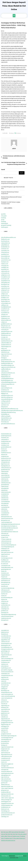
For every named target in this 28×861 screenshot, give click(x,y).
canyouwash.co (5, 439)
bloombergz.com (5, 690)
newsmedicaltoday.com (6, 399)
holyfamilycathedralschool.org (8, 412)
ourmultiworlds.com (6, 636)
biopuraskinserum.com (6, 754)
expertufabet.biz (5, 475)
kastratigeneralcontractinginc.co (9, 526)
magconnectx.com (5, 403)
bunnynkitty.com (5, 741)
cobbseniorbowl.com (6, 541)
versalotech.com (5, 309)
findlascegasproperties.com (8, 361)
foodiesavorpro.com (6, 328)
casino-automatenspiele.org (8, 696)
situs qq (3, 834)
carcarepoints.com (5, 565)
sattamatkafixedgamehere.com (8, 382)
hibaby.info (3, 386)
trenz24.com (4, 704)
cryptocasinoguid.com (6, 522)
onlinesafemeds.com (6, 468)
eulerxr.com (4, 348)
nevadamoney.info (5, 760)
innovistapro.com (5, 299)
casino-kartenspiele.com (7, 694)
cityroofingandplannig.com (7, 547)
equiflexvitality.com (5, 369)
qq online (3, 214)
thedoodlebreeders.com (7, 567)
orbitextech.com (5, 352)
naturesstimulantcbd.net (7, 616)
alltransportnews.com (6, 516)
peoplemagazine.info (6, 436)
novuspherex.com (5, 277)
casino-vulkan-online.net (7, 788)
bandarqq (3, 218)
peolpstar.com (4, 657)
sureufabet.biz (4, 500)
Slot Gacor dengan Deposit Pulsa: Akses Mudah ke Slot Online (14, 6)
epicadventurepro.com (6, 331)
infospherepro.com (5, 326)
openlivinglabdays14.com (7, 530)
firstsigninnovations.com (7, 649)
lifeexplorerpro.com (6, 335)
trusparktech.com (5, 281)
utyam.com (3, 595)
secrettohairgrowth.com (7, 737)
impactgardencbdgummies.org (8, 614)
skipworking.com (5, 705)
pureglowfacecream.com (7, 722)
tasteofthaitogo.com (6, 739)
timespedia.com (5, 711)
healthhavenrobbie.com (7, 363)
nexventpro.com (5, 286)
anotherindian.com (5, 605)
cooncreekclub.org (5, 638)
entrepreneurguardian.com (7, 384)
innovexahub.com (5, 256)
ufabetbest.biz (4, 498)
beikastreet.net (5, 632)
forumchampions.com (6, 643)
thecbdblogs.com (5, 811)
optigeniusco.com (5, 275)
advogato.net (4, 687)
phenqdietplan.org (5, 582)
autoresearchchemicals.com (8, 813)
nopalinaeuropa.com (6, 618)
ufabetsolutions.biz (6, 492)
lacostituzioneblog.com (6, 597)
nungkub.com (4, 603)
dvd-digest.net (4, 766)
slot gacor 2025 (7, 832)
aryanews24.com (5, 535)
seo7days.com (4, 732)
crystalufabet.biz (5, 507)
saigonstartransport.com (7, 747)
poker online (4, 836)
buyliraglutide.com (5, 466)
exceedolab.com (5, 312)
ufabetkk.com (4, 717)
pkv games (18, 133)
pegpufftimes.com (5, 640)
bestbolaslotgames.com (7, 380)
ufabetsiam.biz (4, 479)
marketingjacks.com (6, 801)
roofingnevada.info (5, 401)
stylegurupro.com (5, 318)
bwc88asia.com (4, 560)
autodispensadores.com (7, 395)
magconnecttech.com (6, 354)
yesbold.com (4, 451)
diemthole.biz (4, 715)
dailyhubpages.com (5, 375)
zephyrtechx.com (5, 288)
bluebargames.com (5, 645)
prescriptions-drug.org (6, 670)
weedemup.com (5, 390)
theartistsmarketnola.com (7, 768)
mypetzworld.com (5, 554)
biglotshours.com (5, 464)
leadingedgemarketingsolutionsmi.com (10, 524)
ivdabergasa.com (5, 548)
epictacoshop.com (5, 753)
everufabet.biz (4, 511)
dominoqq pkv (4, 223)
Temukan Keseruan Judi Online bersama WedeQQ (14, 157)
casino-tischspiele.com (6, 698)
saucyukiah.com (5, 630)
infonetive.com (4, 751)
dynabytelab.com (5, 247)
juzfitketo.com (4, 611)
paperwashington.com (6, 388)
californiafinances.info (6, 756)
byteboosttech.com (6, 458)
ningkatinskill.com (5, 575)
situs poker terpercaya (19, 838)
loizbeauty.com (4, 707)
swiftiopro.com (4, 305)
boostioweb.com (5, 241)
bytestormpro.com (5, 339)
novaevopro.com (5, 279)
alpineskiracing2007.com (7, 786)
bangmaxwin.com (5, 749)
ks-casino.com (4, 564)
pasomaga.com (4, 612)
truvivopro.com (4, 262)
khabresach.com (5, 809)
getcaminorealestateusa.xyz (8, 424)
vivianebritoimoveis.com (7, 675)
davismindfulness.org (6, 418)
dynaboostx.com (5, 296)
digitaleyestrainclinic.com (7, 794)
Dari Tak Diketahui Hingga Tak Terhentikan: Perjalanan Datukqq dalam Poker (13, 163)
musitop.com (4, 594)
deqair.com (3, 571)
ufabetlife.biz (4, 490)
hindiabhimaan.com (5, 807)
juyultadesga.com (5, 550)
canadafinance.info (5, 758)
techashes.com (5, 437)
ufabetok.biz (4, 509)
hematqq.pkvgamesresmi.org (8, 840)
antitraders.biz (4, 533)
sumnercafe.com (5, 584)
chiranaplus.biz (4, 769)
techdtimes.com (5, 443)
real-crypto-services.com (7, 552)
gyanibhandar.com (5, 469)
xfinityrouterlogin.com (6, 800)
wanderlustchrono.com (6, 341)
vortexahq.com (4, 265)
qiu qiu (2, 220)
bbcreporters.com (5, 520)
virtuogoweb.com (5, 462)
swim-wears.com (5, 653)
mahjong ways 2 (16, 836)
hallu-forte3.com (5, 777)
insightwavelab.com (6, 333)
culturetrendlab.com (6, 343)
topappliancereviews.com (7, 803)
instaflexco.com (5, 297)
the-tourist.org (4, 685)
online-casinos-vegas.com (7, 798)
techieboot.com (5, 445)
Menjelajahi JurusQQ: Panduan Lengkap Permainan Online (10, 203)
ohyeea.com (4, 599)
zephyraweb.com (5, 271)
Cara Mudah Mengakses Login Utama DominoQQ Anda (12, 187)
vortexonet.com (5, 252)
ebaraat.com (4, 454)
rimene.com (4, 762)
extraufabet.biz (5, 488)
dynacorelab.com (5, 258)
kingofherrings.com (5, 724)
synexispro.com (5, 405)
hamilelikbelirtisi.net (6, 307)
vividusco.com (4, 264)
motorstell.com (4, 666)
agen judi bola (15, 832)
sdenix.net (3, 681)
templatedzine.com (5, 579)
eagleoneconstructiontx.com (8, 367)
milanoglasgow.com (5, 775)
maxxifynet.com (5, 254)
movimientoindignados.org (7, 588)
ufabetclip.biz (4, 473)
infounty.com (4, 556)
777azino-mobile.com (6, 539)
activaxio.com (4, 314)
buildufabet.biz (4, 515)
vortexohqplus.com (5, 303)
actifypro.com (4, 294)
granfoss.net (4, 783)
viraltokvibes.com (5, 674)
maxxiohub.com (5, 269)
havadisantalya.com (6, 441)
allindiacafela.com (5, 785)
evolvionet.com (5, 249)
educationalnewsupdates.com (8, 237)
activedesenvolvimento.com (8, 373)
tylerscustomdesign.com (7, 658)
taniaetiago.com (5, 609)
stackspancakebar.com (6, 771)
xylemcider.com (5, 607)
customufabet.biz (5, 501)
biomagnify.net (4, 620)
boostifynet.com (5, 284)
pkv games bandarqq (6, 225)
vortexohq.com (4, 329)
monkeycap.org (5, 679)
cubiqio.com (4, 322)
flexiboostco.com (5, 239)
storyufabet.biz (5, 503)
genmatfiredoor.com (6, 360)
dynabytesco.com (5, 316)
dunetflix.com (4, 586)
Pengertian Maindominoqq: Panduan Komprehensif (10, 192)
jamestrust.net (4, 702)
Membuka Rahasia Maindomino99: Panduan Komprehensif (11, 198)
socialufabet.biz (5, 494)
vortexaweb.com (5, 273)
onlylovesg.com (5, 371)
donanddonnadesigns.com (7, 365)
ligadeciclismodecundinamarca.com (9, 408)
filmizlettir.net (4, 634)
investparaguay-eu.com (7, 558)
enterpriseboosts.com (6, 692)
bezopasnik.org (5, 743)
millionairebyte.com (5, 420)
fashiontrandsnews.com (7, 518)
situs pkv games (22, 834)
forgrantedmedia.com (6, 655)
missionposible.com (6, 796)
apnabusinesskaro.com (6, 815)
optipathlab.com (5, 245)
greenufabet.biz (5, 484)
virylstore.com (4, 664)
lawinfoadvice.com (5, 580)
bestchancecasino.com (6, 392)
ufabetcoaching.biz (5, 416)
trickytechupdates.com (6, 805)
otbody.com (4, 700)
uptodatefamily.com (6, 592)
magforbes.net (4, 677)
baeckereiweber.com (6, 434)
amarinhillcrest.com (5, 683)
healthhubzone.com (6, 453)
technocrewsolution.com (7, 672)
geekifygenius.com (5, 350)
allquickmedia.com (5, 719)
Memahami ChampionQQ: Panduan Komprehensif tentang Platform (9, 182)
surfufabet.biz (4, 496)
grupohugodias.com (6, 569)
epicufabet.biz (4, 505)
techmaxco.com (5, 311)
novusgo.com (4, 337)
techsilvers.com (5, 573)
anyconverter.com (5, 709)
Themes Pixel (12, 856)
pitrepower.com (5, 790)
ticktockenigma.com (6, 346)
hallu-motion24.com (6, 779)
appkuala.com (4, 730)
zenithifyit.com (4, 267)
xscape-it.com (4, 537)
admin (14, 148)
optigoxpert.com (5, 290)
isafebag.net (4, 689)
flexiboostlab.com (5, 301)
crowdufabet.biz (5, 513)
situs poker (4, 216)
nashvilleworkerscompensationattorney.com (12, 410)
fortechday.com (5, 422)
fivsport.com (4, 577)
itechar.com (4, 449)
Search (3, 169)
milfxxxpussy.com (5, 590)
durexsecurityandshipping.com (8, 545)
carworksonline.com (6, 660)
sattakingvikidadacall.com (7, 378)
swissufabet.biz (5, 481)
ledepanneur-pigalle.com (7, 764)
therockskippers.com (6, 781)
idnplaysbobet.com (5, 376)
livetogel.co (4, 358)
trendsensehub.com (6, 344)
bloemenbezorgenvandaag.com (8, 736)
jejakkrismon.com (5, 713)
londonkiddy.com (5, 414)
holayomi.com (4, 407)
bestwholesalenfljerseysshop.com (9, 528)
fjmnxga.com (4, 745)
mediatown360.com (5, 792)
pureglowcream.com (6, 734)
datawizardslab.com (6, 320)
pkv (2, 832)
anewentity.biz (4, 728)
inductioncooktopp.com (7, 397)
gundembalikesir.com (6, 447)
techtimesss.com (5, 662)
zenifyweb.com (4, 356)
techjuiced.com (5, 456)
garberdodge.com (5, 651)
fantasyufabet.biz (5, 477)
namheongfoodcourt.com (7, 773)
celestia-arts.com (5, 642)
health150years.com (6, 668)
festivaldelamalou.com (6, 647)
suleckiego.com (5, 816)
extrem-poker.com (5, 562)
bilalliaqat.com (4, 393)
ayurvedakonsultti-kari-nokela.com (9, 532)
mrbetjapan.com (5, 726)
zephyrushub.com (5, 243)
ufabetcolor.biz (4, 486)
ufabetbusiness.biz (5, 483)
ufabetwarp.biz (4, 471)
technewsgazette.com (6, 721)
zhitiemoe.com (4, 601)
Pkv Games (11, 133)
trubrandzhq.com (5, 282)
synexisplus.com (5, 250)
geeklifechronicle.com (6, 324)
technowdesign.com (6, 543)
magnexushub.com (5, 460)
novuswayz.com (5, 292)
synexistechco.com (5, 260)
